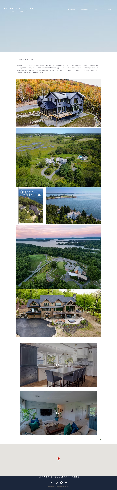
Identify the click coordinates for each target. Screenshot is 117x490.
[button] (71, 9)
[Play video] (58, 365)
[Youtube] (66, 482)
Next (95, 440)
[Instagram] (56, 482)
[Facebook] (52, 482)
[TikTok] (61, 482)
